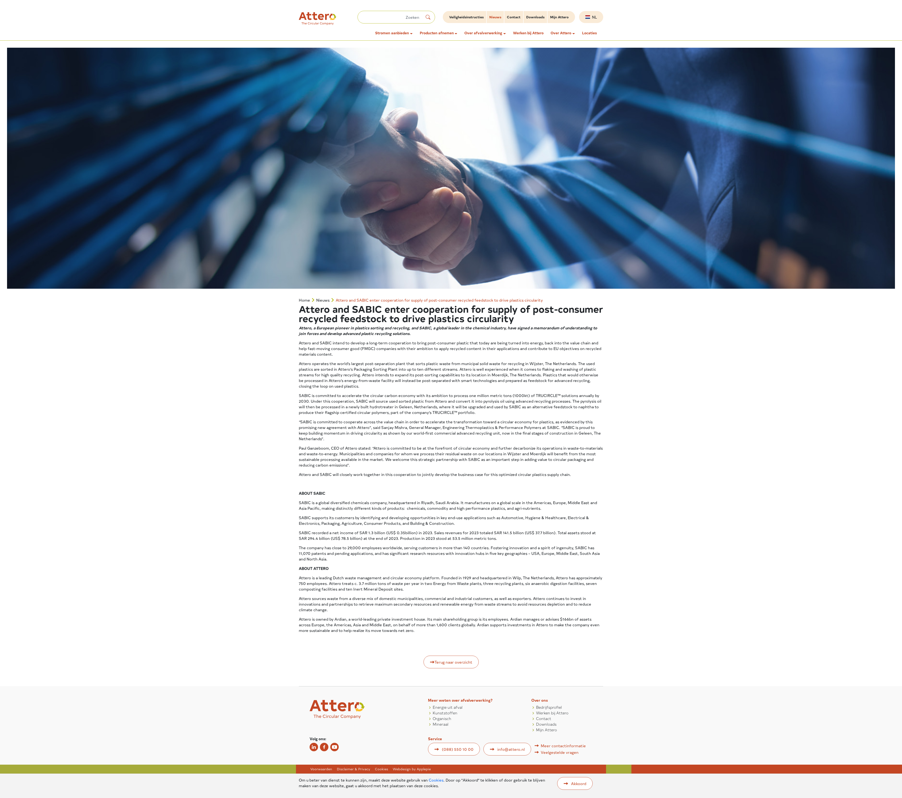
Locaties (589, 33)
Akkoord (578, 783)
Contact (514, 17)
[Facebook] (324, 747)
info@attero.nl (511, 749)
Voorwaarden (321, 769)
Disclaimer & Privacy (353, 769)
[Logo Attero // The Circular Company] (328, 21)
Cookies (381, 769)
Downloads (535, 17)
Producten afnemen (437, 33)
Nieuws (495, 17)
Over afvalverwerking (483, 33)
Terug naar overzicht (453, 662)
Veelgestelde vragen (560, 752)
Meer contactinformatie (563, 745)
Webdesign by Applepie (412, 769)
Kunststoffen (445, 712)
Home (304, 300)
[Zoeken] (428, 17)
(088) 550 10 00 (458, 749)
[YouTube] (334, 747)
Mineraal (440, 724)
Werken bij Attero (528, 33)
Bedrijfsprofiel (549, 707)
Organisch (442, 718)
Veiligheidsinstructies (466, 17)
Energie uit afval (448, 707)
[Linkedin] (314, 747)
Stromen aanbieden (392, 33)
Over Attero (561, 33)
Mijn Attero (559, 17)
